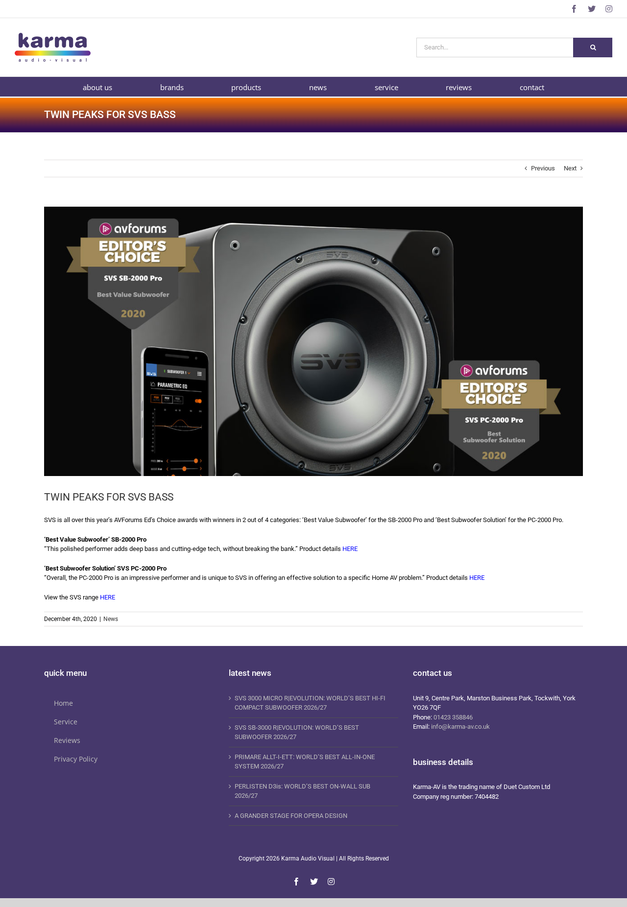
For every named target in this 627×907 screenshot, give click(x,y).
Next (570, 168)
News (110, 619)
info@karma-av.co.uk (460, 726)
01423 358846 (453, 717)
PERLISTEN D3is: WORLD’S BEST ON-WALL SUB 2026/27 (302, 791)
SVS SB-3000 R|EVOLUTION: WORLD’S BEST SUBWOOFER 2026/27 (297, 732)
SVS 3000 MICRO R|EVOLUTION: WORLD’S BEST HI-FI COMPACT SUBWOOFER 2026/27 (310, 703)
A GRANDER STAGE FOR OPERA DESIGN (291, 815)
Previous (543, 168)
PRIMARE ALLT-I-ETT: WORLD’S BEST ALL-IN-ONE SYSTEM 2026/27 (305, 761)
